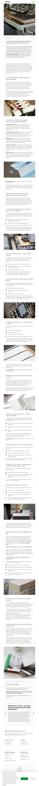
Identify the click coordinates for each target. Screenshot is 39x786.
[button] (5, 713)
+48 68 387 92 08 (24, 742)
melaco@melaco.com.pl (25, 744)
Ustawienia (4, 784)
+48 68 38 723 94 (8, 758)
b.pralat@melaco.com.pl (25, 759)
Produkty (19, 771)
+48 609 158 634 (24, 755)
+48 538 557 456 (8, 755)
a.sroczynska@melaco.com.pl (10, 760)
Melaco (7, 1)
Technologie (19, 769)
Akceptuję (24, 778)
